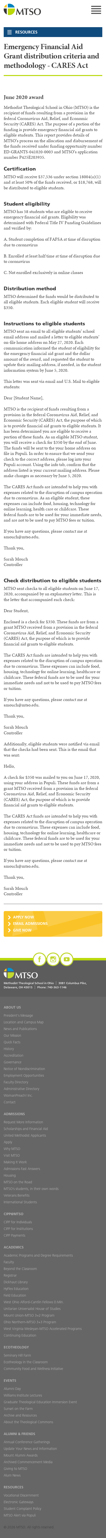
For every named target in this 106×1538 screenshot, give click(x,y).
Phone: (52, 987)
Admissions (14, 1114)
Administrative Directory (21, 1089)
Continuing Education (20, 1335)
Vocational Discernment (21, 1495)
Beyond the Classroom (20, 1268)
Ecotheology (16, 1347)
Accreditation (13, 1055)
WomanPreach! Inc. (18, 1095)
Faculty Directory (16, 1082)
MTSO (22, 10)
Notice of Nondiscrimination (24, 1069)
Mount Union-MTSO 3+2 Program (29, 1315)
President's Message (18, 1015)
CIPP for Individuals (18, 1222)
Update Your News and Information (30, 1448)
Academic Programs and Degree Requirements (38, 1255)
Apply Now (23, 917)
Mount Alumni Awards (20, 1455)
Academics (14, 1247)
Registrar (10, 1275)
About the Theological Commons (28, 1422)
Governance (12, 1062)
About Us (12, 1007)
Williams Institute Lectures (23, 1395)
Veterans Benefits (16, 1195)
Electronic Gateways (18, 1502)
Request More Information (23, 1122)
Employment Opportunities (24, 1075)
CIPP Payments (14, 1235)
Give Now (22, 930)
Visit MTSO (12, 1155)
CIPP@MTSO (13, 1214)
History (9, 1049)
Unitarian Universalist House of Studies (32, 1308)
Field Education (15, 1295)
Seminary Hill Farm (17, 1355)
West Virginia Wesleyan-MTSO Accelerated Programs (43, 1328)
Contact (10, 1102)
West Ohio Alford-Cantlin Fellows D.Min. (34, 1302)
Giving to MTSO (15, 1468)
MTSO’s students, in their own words (31, 1189)
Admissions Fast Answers (22, 1169)
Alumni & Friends (19, 1434)
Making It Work (15, 1162)
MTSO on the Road (18, 1182)
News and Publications (20, 1029)
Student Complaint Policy (22, 1508)
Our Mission (12, 1035)
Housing (10, 1175)
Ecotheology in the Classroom (26, 1362)
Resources (13, 1487)
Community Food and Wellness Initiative (33, 1368)
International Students (20, 1202)
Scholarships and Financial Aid (26, 1129)
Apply (8, 1142)
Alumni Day (12, 1388)
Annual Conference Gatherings (27, 1442)
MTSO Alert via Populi (20, 1515)
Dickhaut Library (16, 1282)
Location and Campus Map (24, 1022)
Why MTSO (12, 1149)
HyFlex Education (16, 1288)
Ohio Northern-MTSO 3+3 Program (30, 1322)
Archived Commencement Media (28, 1462)
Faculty (9, 1262)
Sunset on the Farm (18, 1408)
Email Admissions (30, 923)
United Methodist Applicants (25, 1135)
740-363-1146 (57, 987)
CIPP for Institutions (18, 1229)
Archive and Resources (20, 1415)
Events (10, 1380)
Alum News (12, 1475)
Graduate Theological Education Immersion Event (40, 1402)
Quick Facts (12, 1042)
